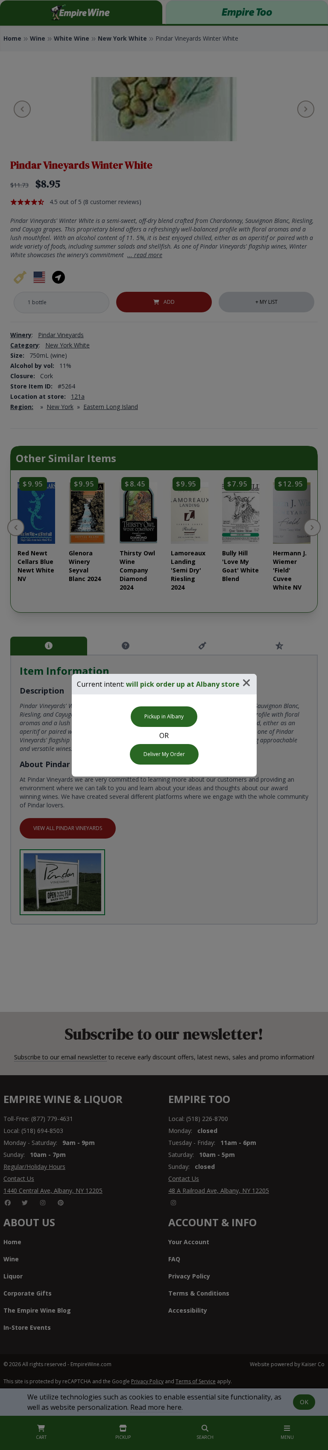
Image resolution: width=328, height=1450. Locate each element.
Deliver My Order (164, 754)
